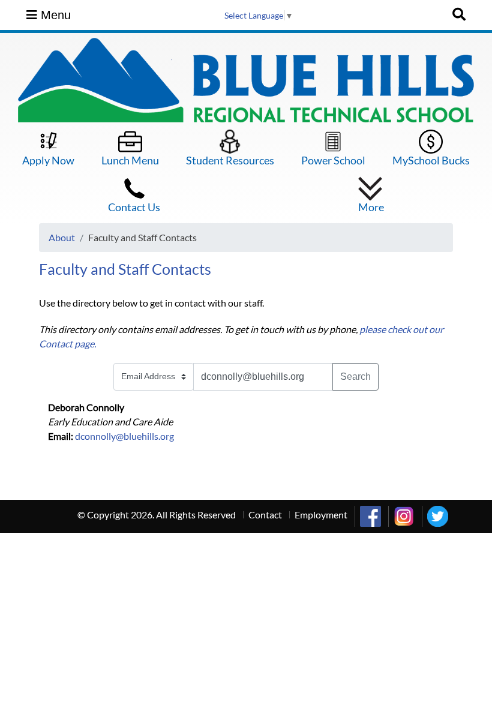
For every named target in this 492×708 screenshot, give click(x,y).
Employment (321, 514)
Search (355, 376)
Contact (265, 514)
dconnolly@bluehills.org (124, 436)
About (62, 237)
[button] (371, 195)
